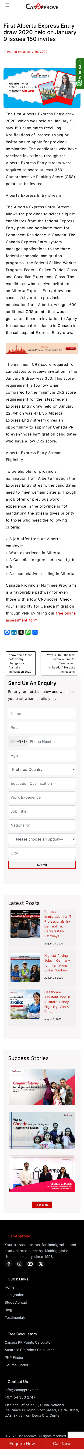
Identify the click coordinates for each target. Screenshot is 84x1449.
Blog (8, 1310)
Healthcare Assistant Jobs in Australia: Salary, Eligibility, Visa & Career (57, 1002)
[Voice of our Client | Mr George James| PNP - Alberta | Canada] (42, 1173)
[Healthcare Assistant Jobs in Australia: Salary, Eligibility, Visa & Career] (25, 1004)
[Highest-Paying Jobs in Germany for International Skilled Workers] (25, 967)
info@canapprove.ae (21, 1390)
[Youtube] (30, 1264)
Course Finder (16, 1365)
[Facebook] (9, 1264)
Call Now (62, 1443)
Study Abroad (16, 1302)
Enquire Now (22, 1443)
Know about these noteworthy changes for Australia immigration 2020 (20, 663)
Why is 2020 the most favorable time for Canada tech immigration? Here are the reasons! (61, 663)
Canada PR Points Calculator (28, 1342)
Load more (42, 1204)
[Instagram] (19, 1264)
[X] (41, 1264)
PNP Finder (14, 1357)
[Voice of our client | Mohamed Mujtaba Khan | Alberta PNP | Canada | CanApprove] (42, 1086)
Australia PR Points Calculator (29, 1350)
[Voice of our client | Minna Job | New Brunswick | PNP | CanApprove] (42, 1130)
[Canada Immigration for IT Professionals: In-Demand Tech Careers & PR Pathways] (25, 923)
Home (9, 1287)
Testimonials (15, 1317)
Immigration (14, 1295)
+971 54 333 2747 (20, 1397)
